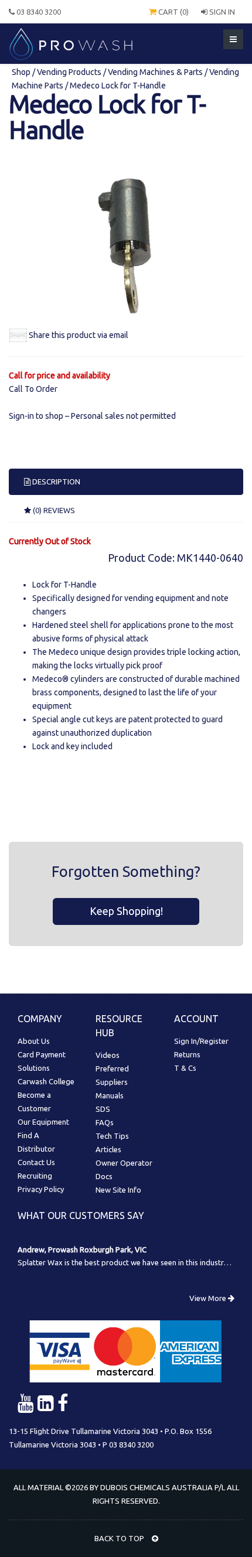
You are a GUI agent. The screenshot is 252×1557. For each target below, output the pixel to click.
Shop (22, 72)
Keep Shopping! (126, 911)
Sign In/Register (201, 1041)
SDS (103, 1109)
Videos (108, 1055)
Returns (187, 1054)
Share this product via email (78, 335)
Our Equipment (43, 1122)
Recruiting (35, 1176)
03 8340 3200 (38, 12)
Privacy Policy (41, 1189)
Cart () (172, 12)
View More (208, 1298)
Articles (108, 1149)
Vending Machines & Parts (155, 72)
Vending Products (69, 72)
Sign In (221, 12)
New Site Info (118, 1190)
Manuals (110, 1095)
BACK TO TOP (120, 1538)
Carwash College (46, 1081)
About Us (34, 1041)
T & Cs (185, 1068)
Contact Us (36, 1162)
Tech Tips (112, 1136)
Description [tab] (55, 481)
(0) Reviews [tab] (53, 510)
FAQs (105, 1122)
